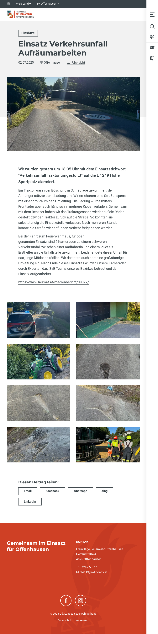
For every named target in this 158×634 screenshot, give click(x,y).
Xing (104, 491)
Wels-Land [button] (22, 3)
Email (28, 491)
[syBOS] (152, 47)
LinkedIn (30, 501)
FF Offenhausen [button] (47, 3)
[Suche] (152, 26)
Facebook (52, 491)
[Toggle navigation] (152, 14)
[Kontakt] (152, 37)
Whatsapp (80, 491)
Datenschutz (65, 620)
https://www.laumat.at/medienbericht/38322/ (53, 282)
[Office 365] (152, 58)
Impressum (82, 620)
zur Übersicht (76, 62)
